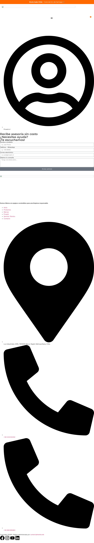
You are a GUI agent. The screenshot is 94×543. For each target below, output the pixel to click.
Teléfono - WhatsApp (7, 147)
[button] (51, 18)
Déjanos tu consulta (7, 157)
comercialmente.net (37, 534)
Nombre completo (6, 142)
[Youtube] (12, 538)
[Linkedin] (17, 538)
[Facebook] (2, 538)
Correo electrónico (6, 152)
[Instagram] (7, 538)
